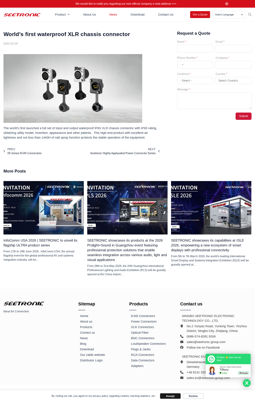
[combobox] (181, 64)
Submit (243, 116)
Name (181, 41)
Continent (183, 73)
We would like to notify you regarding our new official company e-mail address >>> (125, 3)
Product (60, 14)
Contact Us (165, 14)
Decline (193, 396)
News (113, 14)
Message (182, 89)
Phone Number (186, 57)
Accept (170, 396)
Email (219, 41)
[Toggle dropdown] (242, 14)
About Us (89, 14)
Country (220, 73)
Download (137, 14)
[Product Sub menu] (68, 14)
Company (222, 57)
